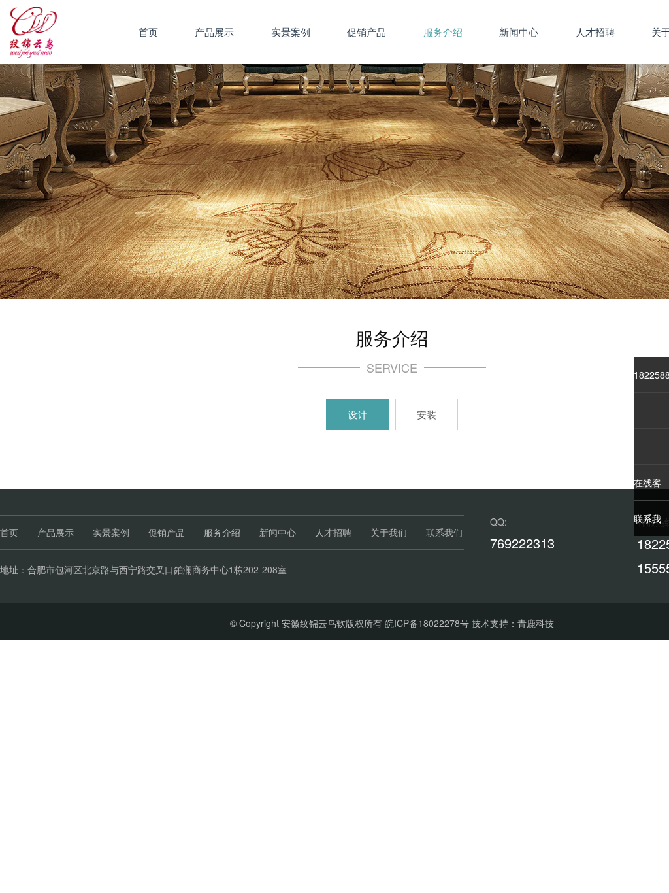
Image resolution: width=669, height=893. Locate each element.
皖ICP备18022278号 (427, 623)
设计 (357, 414)
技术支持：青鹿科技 (513, 623)
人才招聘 (595, 32)
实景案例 (290, 32)
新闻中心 (518, 32)
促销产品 (366, 32)
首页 (148, 32)
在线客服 (647, 488)
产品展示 (214, 32)
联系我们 (444, 532)
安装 (426, 414)
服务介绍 (443, 32)
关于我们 (388, 532)
